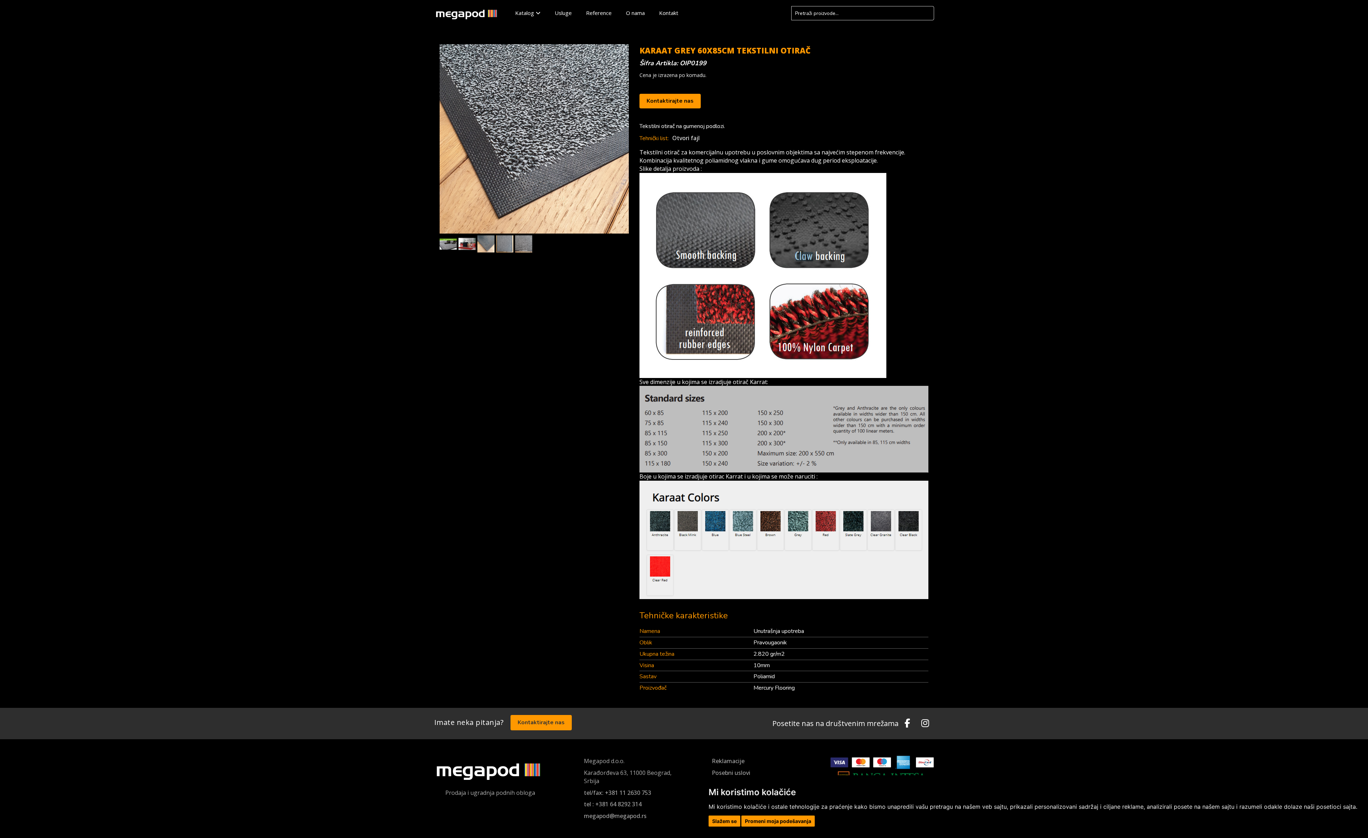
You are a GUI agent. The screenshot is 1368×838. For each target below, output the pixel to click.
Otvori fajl (686, 138)
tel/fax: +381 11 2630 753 (617, 793)
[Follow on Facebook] (907, 724)
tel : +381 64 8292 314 (613, 804)
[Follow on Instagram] (925, 724)
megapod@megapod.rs (615, 816)
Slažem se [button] (724, 821)
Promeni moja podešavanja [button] (778, 821)
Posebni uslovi (731, 773)
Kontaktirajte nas (670, 101)
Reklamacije (728, 761)
